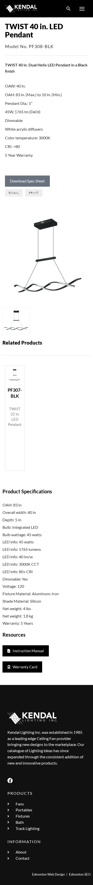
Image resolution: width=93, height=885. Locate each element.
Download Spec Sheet (27, 181)
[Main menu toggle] (82, 9)
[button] (68, 8)
